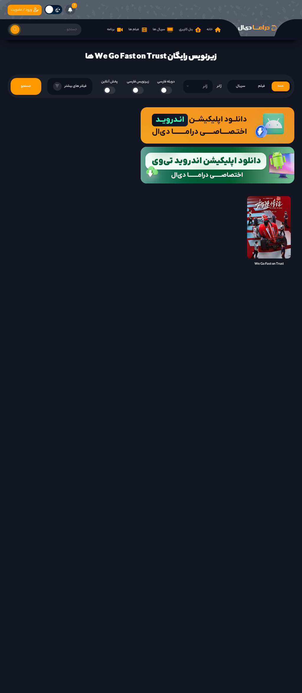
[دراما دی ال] (257, 27)
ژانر (219, 86)
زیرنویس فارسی (138, 82)
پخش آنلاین (109, 82)
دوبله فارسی (166, 82)
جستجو (26, 86)
